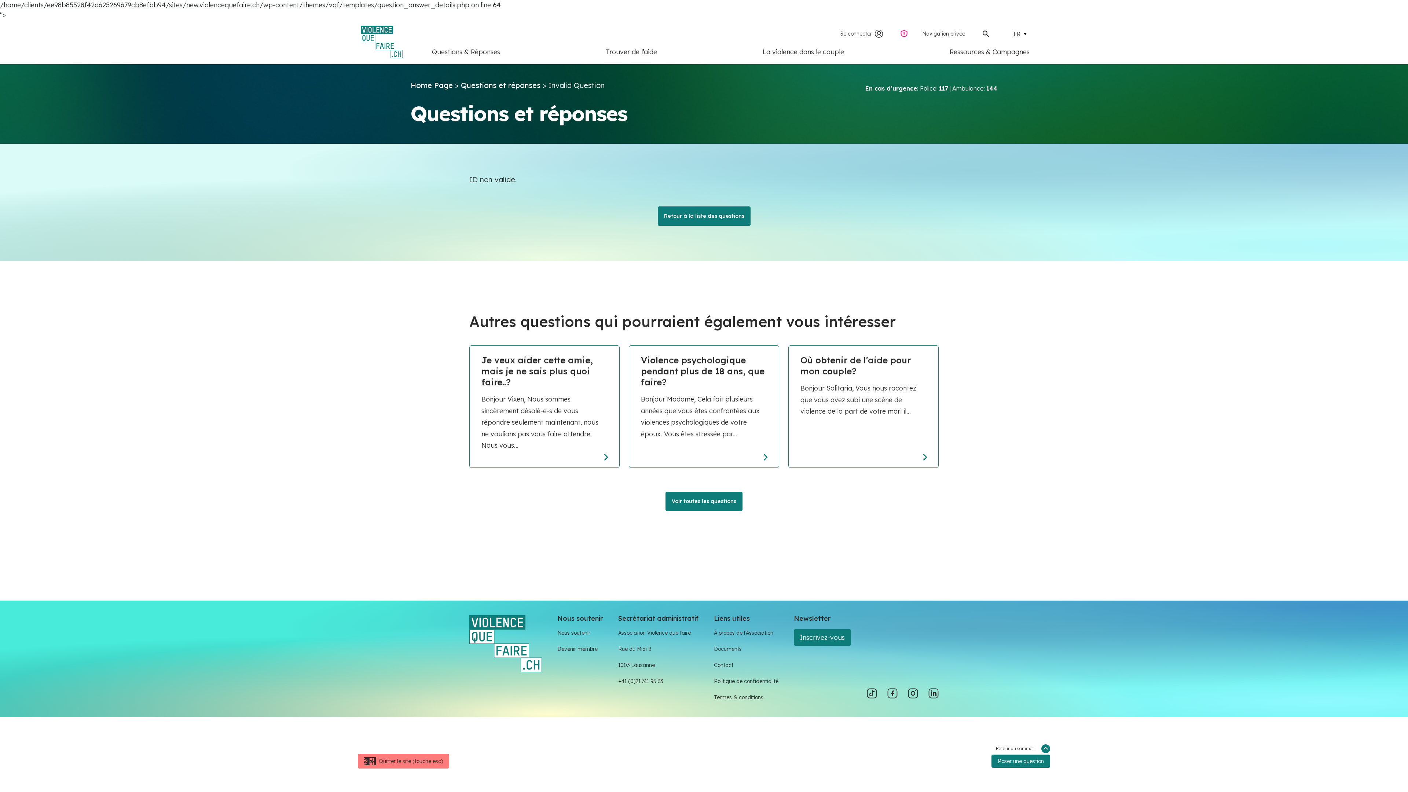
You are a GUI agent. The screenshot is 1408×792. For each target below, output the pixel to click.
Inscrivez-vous (822, 637)
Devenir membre (577, 649)
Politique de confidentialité (746, 681)
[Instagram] (913, 693)
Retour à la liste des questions (704, 216)
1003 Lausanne (636, 665)
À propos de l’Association (743, 633)
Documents (728, 649)
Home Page (432, 85)
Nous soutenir (573, 633)
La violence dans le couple (803, 52)
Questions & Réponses (466, 52)
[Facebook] (892, 693)
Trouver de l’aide (631, 52)
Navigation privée (943, 33)
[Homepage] (505, 643)
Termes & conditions (738, 697)
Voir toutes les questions (704, 501)
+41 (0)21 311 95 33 (640, 681)
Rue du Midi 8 (635, 649)
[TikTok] (872, 693)
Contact (723, 665)
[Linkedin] (933, 693)
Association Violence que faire (654, 633)
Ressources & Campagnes (990, 52)
